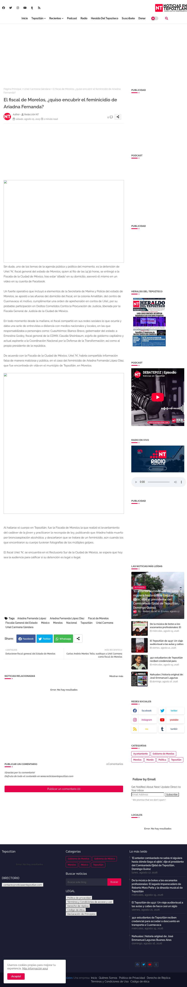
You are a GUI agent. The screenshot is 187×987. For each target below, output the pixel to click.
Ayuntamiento (140, 753)
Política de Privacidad (132, 977)
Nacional (71, 622)
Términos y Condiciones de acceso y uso (89, 901)
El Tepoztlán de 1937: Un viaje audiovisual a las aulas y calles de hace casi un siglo (166, 644)
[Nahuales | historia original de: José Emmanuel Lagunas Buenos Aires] (139, 679)
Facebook (28, 638)
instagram (147, 720)
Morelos (58, 622)
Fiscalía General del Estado (21, 622)
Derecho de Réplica (158, 977)
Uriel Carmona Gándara (37, 89)
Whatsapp (65, 638)
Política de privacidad (79, 897)
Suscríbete (128, 18)
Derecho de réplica (78, 905)
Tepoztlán (37, 18)
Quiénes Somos (108, 977)
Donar (142, 18)
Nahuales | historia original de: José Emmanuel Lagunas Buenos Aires (166, 677)
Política (162, 760)
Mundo (150, 760)
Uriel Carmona (104, 622)
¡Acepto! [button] (16, 976)
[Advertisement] (93, 53)
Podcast (72, 18)
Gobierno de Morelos (163, 753)
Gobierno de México (104, 858)
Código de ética (76, 909)
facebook (147, 710)
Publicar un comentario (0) (63, 789)
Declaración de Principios (81, 913)
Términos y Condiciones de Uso (110, 981)
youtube (174, 720)
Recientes (55, 18)
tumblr (174, 729)
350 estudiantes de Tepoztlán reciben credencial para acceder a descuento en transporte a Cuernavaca (166, 662)
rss (146, 729)
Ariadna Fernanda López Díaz (67, 618)
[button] (166, 18)
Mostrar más (116, 676)
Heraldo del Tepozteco (104, 18)
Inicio (25, 18)
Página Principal (12, 89)
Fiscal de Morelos (98, 618)
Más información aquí (35, 968)
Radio (84, 18)
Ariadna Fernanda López (31, 618)
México (45, 622)
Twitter (47, 638)
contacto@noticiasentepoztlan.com (22, 884)
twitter (174, 710)
